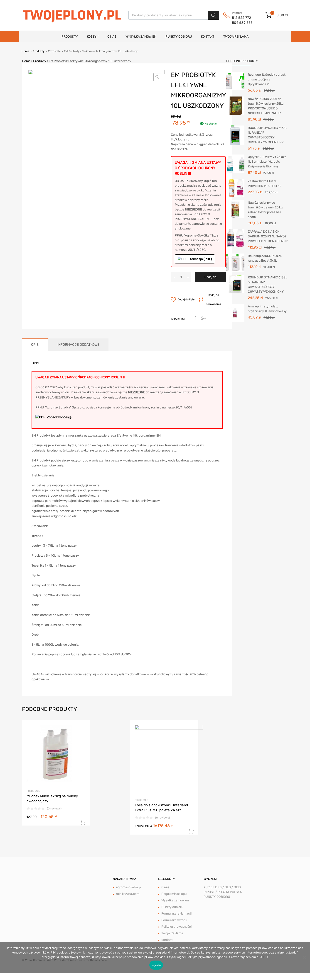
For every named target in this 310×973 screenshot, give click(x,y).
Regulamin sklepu (174, 894)
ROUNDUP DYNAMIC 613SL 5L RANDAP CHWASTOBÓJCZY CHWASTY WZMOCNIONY (267, 284)
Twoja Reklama (235, 37)
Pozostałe (54, 51)
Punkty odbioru (178, 37)
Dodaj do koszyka (210, 278)
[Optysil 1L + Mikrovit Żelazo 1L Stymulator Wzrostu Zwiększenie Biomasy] (235, 163)
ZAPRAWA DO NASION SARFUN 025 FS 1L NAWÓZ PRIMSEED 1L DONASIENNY (268, 236)
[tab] (35, 344)
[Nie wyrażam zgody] (304, 957)
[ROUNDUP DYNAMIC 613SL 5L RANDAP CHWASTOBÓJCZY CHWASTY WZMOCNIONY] (235, 284)
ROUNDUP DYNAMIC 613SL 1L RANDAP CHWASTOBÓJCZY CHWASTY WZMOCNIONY (267, 135)
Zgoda (156, 965)
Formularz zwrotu (174, 920)
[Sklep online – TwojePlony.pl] (72, 15)
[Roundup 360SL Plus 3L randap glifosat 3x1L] (235, 262)
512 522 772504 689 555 (242, 20)
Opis (35, 345)
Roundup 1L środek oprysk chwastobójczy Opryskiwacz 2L (266, 79)
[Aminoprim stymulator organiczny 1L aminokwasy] (235, 313)
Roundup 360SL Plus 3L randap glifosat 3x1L (265, 258)
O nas (111, 37)
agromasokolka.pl (128, 887)
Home (25, 51)
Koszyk (92, 37)
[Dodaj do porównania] (82, 736)
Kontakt (207, 37)
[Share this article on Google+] (202, 318)
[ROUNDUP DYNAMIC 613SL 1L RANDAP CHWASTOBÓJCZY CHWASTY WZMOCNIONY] (235, 135)
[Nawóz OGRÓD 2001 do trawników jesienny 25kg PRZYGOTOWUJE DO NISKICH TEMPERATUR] (235, 105)
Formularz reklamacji (176, 913)
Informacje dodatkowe (78, 345)
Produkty (70, 37)
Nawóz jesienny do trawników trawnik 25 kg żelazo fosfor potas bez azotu (265, 210)
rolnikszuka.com (127, 894)
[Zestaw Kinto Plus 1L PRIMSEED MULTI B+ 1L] (235, 188)
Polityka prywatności (176, 927)
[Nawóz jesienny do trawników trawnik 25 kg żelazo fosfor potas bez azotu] (235, 209)
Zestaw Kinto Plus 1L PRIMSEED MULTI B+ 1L (264, 183)
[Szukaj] (213, 15)
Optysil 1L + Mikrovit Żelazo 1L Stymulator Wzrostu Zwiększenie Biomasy (267, 161)
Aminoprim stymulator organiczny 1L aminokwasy (267, 308)
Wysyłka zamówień (140, 37)
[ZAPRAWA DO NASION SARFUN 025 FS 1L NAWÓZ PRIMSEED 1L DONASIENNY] (235, 238)
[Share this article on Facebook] (194, 318)
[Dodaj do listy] (82, 729)
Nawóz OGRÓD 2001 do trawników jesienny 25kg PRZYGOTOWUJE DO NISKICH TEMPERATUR (265, 106)
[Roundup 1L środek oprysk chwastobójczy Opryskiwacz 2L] (235, 81)
